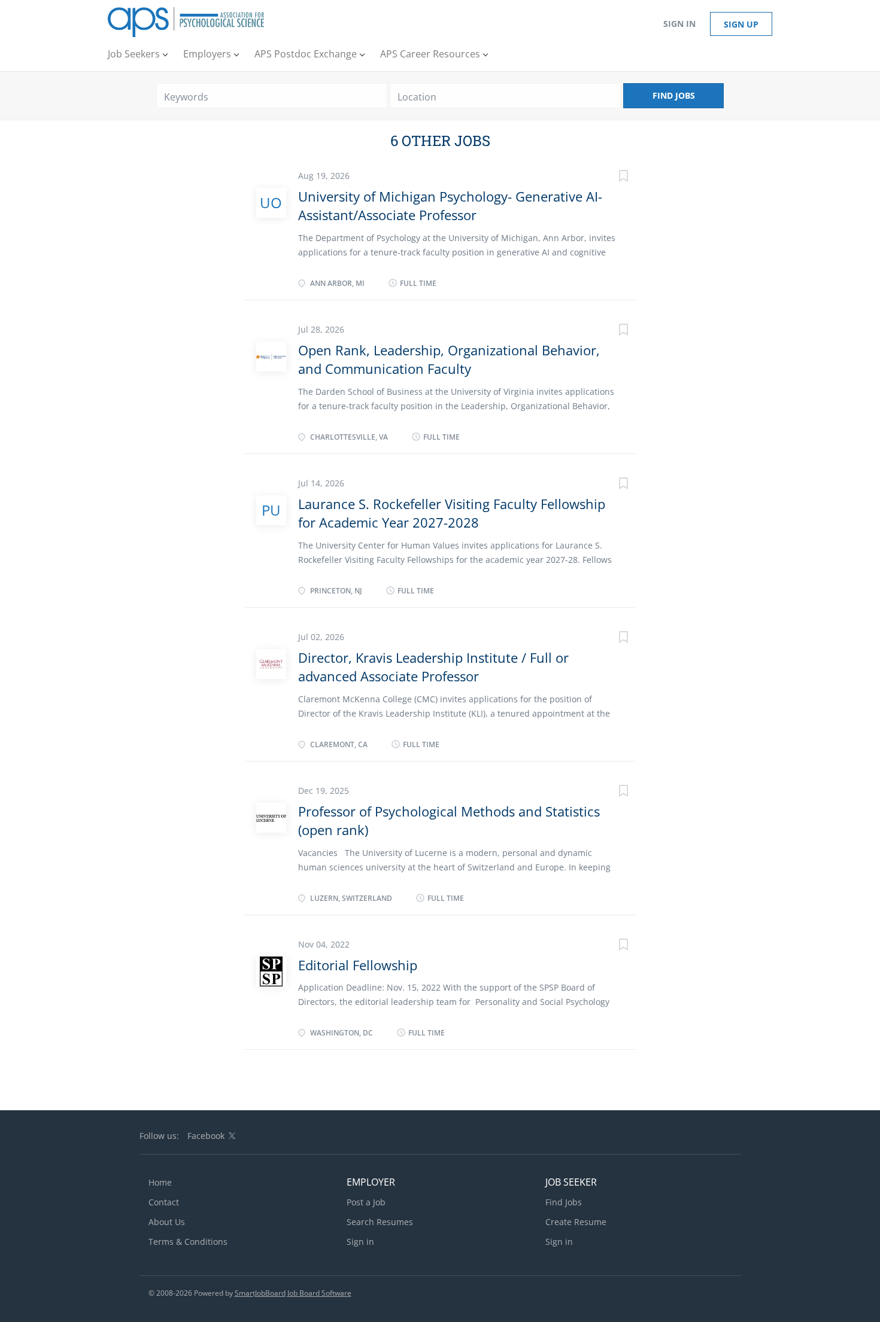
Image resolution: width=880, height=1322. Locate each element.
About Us (166, 1221)
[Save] (611, 177)
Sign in (679, 23)
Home (160, 1182)
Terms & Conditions (187, 1241)
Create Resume (575, 1221)
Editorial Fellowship (357, 965)
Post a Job (366, 1202)
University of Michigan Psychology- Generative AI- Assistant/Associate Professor (450, 205)
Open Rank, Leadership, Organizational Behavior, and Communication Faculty (449, 359)
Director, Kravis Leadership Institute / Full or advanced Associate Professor (433, 666)
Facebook (205, 1135)
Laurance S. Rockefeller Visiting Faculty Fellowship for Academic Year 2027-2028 (451, 513)
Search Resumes (380, 1221)
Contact (163, 1202)
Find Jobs (674, 95)
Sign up (741, 24)
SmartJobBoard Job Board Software (293, 1293)
